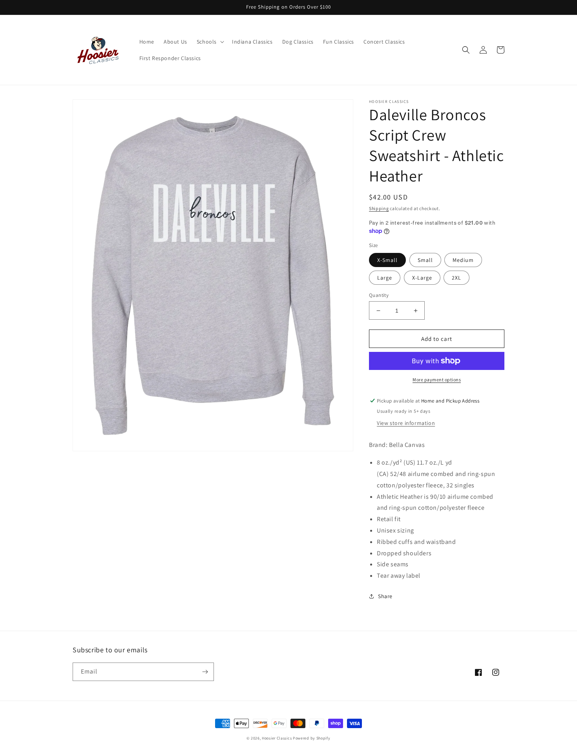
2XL (456, 277)
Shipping (379, 208)
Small (425, 260)
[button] (209, 41)
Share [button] (385, 596)
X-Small (387, 260)
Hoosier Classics (277, 738)
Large (384, 277)
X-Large (422, 277)
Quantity (379, 295)
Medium (463, 260)
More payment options (437, 380)
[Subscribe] (205, 672)
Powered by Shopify (311, 738)
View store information (406, 423)
